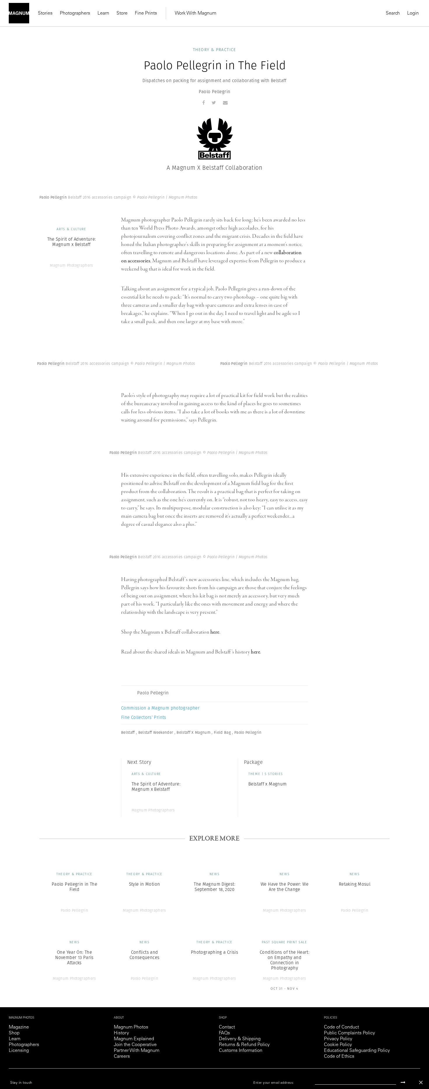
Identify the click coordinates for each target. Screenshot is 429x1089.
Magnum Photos (131, 1027)
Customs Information (240, 1050)
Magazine (19, 1027)
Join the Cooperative (135, 1045)
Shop (14, 1033)
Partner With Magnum (136, 1050)
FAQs (224, 1033)
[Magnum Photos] (19, 13)
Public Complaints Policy (349, 1033)
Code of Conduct (341, 1027)
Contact (227, 1027)
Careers (122, 1056)
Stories (45, 13)
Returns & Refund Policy (244, 1045)
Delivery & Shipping (240, 1039)
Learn (103, 13)
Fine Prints (146, 13)
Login (413, 13)
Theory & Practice (214, 50)
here (214, 632)
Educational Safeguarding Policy (357, 1050)
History (121, 1033)
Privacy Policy (338, 1039)
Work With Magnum (195, 13)
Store (122, 13)
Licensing (19, 1050)
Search (393, 13)
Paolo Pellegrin (215, 92)
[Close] (420, 1082)
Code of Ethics (339, 1056)
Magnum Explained (134, 1039)
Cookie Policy (338, 1045)
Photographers (75, 13)
